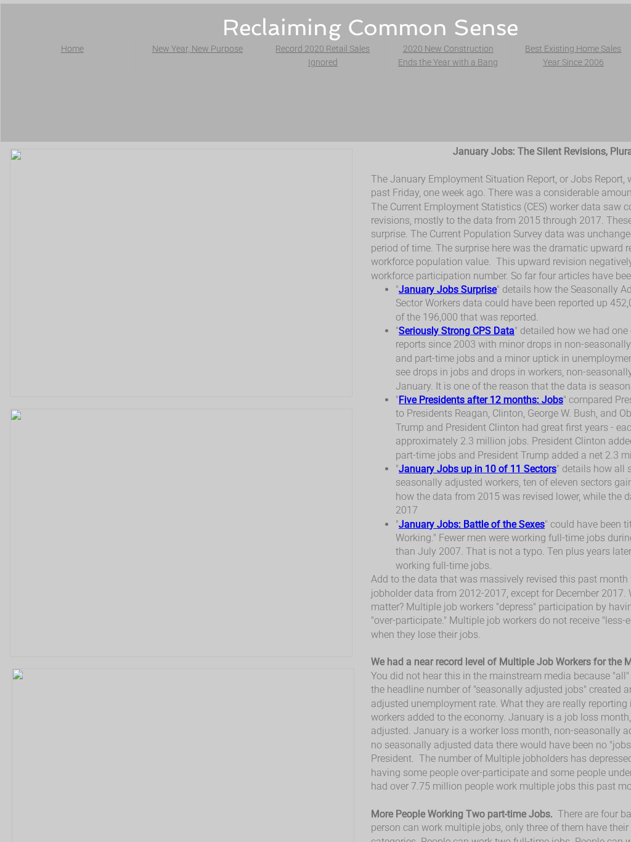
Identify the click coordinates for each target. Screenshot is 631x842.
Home (72, 49)
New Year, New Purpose (197, 49)
